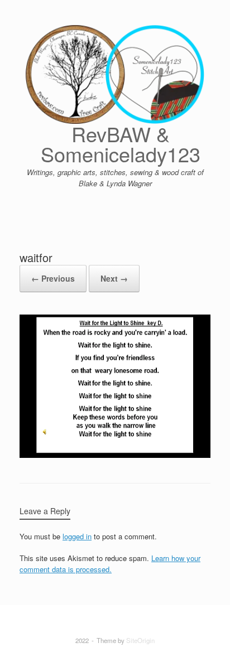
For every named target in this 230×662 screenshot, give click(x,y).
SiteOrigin (140, 640)
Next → (114, 278)
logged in (77, 536)
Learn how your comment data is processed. (110, 563)
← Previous (53, 278)
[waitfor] (115, 455)
